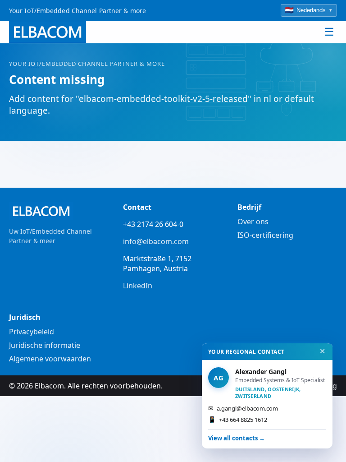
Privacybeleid (31, 332)
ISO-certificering (265, 235)
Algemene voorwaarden (50, 359)
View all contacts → (236, 438)
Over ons (253, 221)
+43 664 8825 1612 (237, 419)
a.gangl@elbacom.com (243, 408)
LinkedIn (137, 286)
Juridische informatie (44, 345)
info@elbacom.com (156, 241)
